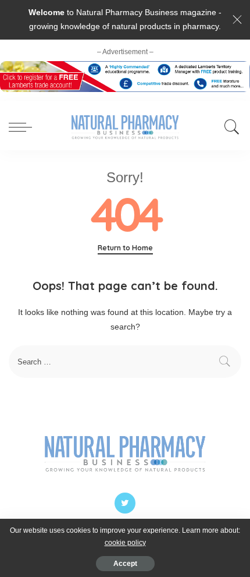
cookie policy (125, 543)
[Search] (229, 126)
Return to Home (125, 247)
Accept (125, 564)
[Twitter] (125, 503)
